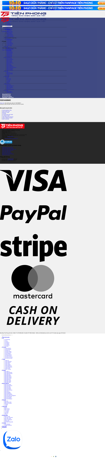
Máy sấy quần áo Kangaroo (11, 67)
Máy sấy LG (9, 63)
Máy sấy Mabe (9, 64)
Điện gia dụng (7, 84)
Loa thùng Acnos (9, 32)
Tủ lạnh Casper (9, 42)
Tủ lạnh (5, 37)
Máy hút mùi (9, 78)
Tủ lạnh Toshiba (9, 45)
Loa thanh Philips (10, 31)
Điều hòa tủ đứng (10, 73)
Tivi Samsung (9, 21)
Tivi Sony (8, 23)
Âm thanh (6, 27)
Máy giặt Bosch (7, 379)
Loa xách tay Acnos (10, 35)
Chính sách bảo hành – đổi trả (7, 148)
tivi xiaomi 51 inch (6, 115)
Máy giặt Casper (9, 55)
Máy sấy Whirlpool (8, 398)
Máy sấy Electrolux (10, 59)
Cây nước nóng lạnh (10, 85)
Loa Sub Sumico (9, 29)
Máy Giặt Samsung (10, 48)
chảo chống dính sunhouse (7, 116)
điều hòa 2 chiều (5, 112)
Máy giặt (6, 46)
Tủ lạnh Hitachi (9, 40)
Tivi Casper (6, 343)
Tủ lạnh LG (8, 38)
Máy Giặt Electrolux (10, 49)
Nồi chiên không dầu (10, 89)
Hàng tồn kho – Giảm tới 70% (8, 97)
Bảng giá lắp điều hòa (6, 94)
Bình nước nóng (9, 86)
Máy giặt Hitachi (9, 51)
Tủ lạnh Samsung (10, 39)
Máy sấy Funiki (9, 60)
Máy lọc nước (7, 416)
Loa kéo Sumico (9, 28)
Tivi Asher (8, 26)
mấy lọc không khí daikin (7, 117)
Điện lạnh (6, 71)
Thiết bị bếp (6, 76)
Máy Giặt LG (9, 47)
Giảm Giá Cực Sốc (8, 19)
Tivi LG (8, 22)
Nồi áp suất (8, 88)
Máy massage (9, 91)
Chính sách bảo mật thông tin (7, 150)
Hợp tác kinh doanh (6, 154)
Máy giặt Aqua (9, 50)
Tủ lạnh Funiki (9, 44)
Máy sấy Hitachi (9, 62)
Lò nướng (8, 81)
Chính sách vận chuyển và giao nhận (9, 149)
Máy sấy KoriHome (8, 390)
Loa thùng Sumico (10, 34)
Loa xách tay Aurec (10, 36)
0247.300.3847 (10, 136)
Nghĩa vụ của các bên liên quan (8, 153)
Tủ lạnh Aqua (9, 41)
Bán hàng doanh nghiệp (7, 96)
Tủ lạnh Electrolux (10, 43)
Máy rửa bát (9, 79)
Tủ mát (8, 75)
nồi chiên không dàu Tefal (7, 114)
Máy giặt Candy (9, 54)
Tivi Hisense (9, 24)
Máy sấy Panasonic (10, 66)
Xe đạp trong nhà (10, 92)
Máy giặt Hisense (10, 52)
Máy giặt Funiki (9, 56)
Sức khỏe (6, 90)
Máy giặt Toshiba (10, 53)
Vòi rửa (8, 82)
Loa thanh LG (9, 30)
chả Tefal (4, 113)
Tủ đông (8, 74)
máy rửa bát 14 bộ (6, 111)
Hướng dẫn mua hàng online (7, 147)
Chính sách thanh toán (6, 151)
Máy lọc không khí (10, 87)
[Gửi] (2, 336)
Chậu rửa (6, 413)
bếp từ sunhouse (5, 119)
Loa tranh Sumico (8, 356)
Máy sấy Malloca (10, 65)
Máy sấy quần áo (7, 57)
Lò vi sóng (8, 80)
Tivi (5, 20)
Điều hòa (8, 72)
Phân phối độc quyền (6, 95)
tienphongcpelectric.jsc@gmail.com (11, 138)
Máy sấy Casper (9, 58)
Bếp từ (8, 77)
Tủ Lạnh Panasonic (8, 366)
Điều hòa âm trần (7, 402)
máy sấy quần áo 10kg (6, 110)
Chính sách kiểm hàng (6, 152)
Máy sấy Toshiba (10, 69)
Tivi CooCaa (9, 25)
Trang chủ (2, 103)
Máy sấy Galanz (9, 61)
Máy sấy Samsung (10, 68)
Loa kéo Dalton (9, 33)
